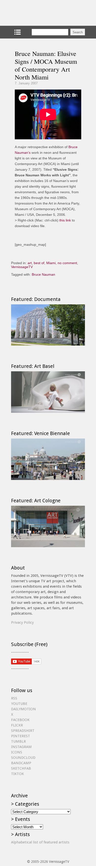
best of (39, 263)
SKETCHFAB (21, 768)
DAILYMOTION (23, 709)
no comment (67, 263)
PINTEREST (20, 736)
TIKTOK (17, 774)
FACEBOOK (20, 720)
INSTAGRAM (21, 747)
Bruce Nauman (43, 274)
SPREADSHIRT (22, 730)
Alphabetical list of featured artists (40, 842)
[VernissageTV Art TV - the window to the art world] (35, 13)
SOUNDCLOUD (23, 757)
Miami (51, 263)
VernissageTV (22, 267)
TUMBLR (18, 741)
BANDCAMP (21, 763)
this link (65, 220)
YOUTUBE (19, 703)
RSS (14, 698)
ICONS (16, 752)
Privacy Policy (22, 622)
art (30, 263)
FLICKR (17, 725)
